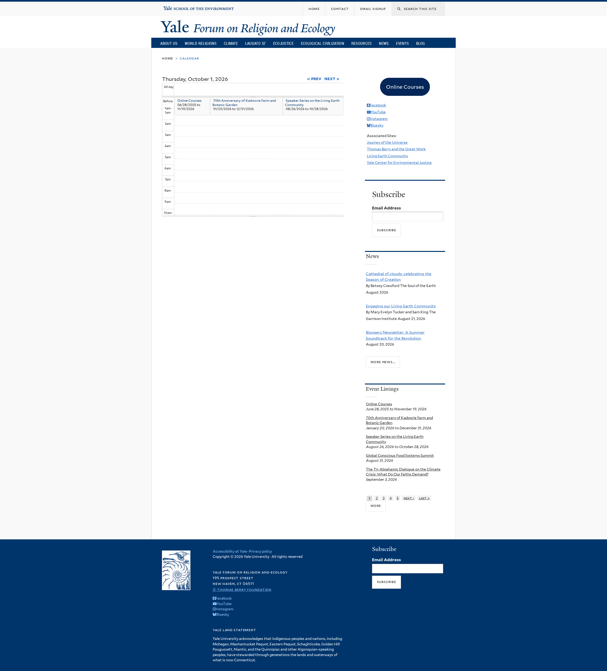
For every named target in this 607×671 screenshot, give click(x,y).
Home (167, 58)
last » (424, 498)
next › (409, 498)
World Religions (200, 43)
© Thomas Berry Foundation (242, 589)
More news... (383, 362)
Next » (331, 78)
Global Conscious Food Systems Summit (400, 455)
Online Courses (189, 100)
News (384, 43)
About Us (168, 43)
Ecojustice (283, 43)
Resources (361, 43)
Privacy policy (260, 551)
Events (402, 43)
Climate (231, 43)
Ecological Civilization (322, 43)
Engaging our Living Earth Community (401, 306)
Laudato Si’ (255, 43)
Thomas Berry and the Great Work (396, 149)
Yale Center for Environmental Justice (399, 162)
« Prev (314, 78)
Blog (420, 43)
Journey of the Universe (387, 142)
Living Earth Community (387, 156)
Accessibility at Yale (230, 551)
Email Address (386, 208)
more (376, 505)
